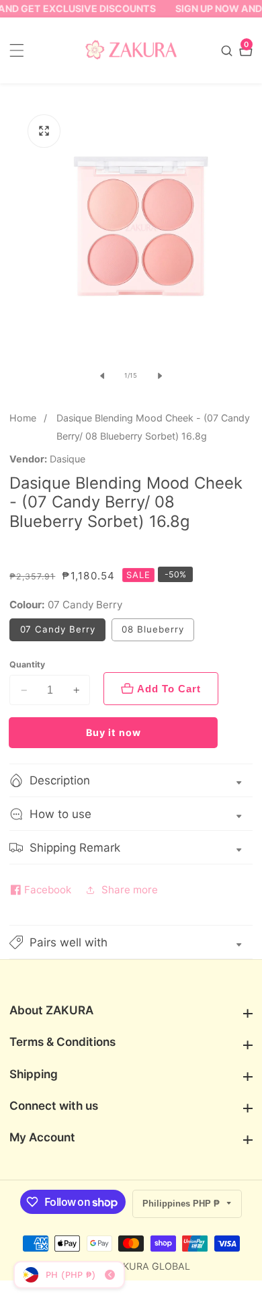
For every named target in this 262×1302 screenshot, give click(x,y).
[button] (131, 942)
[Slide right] (160, 376)
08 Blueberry (152, 629)
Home (22, 417)
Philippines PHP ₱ (182, 1203)
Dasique (67, 459)
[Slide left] (102, 376)
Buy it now (113, 732)
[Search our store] (228, 50)
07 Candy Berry (57, 629)
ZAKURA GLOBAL (150, 1266)
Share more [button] (129, 889)
